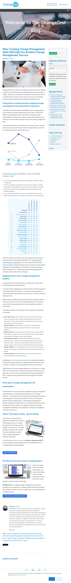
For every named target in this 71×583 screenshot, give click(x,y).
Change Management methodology (30, 533)
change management (12, 533)
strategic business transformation (33, 536)
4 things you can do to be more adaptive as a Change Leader (58, 110)
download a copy (16, 440)
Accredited (54, 140)
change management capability (21, 538)
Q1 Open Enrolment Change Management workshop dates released (57, 101)
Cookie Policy (23, 575)
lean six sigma (7, 538)
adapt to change (55, 144)
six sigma (25, 540)
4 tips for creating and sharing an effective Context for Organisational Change (58, 96)
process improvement (14, 540)
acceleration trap (55, 138)
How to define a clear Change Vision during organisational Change (56, 116)
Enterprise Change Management (13, 536)
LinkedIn (16, 530)
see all (51, 148)
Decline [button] (59, 579)
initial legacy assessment (20, 360)
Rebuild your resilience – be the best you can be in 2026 (58, 106)
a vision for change (56, 136)
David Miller (11, 58)
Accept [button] (51, 579)
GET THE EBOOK (9, 452)
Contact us (52, 4)
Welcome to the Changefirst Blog (35, 27)
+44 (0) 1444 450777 (63, 4)
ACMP (53, 142)
